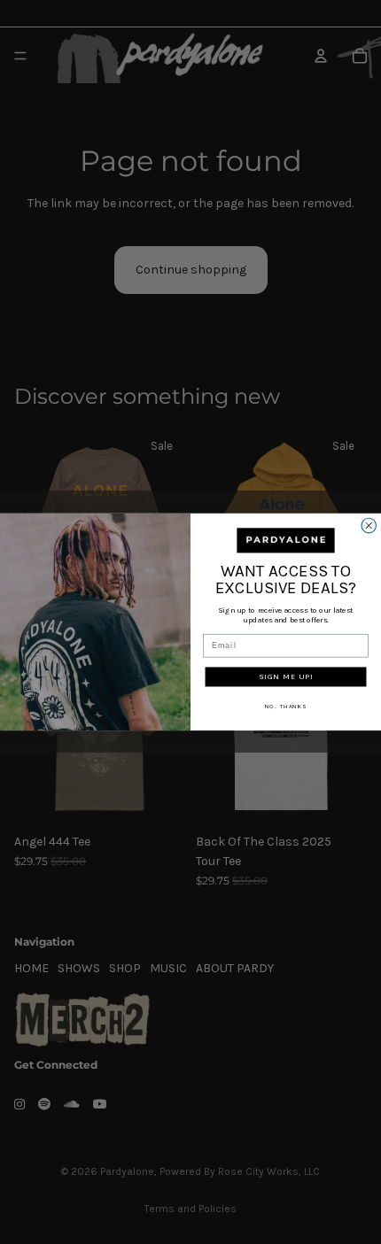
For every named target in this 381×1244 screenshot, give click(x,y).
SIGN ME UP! (286, 676)
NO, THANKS (286, 706)
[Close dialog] (369, 525)
